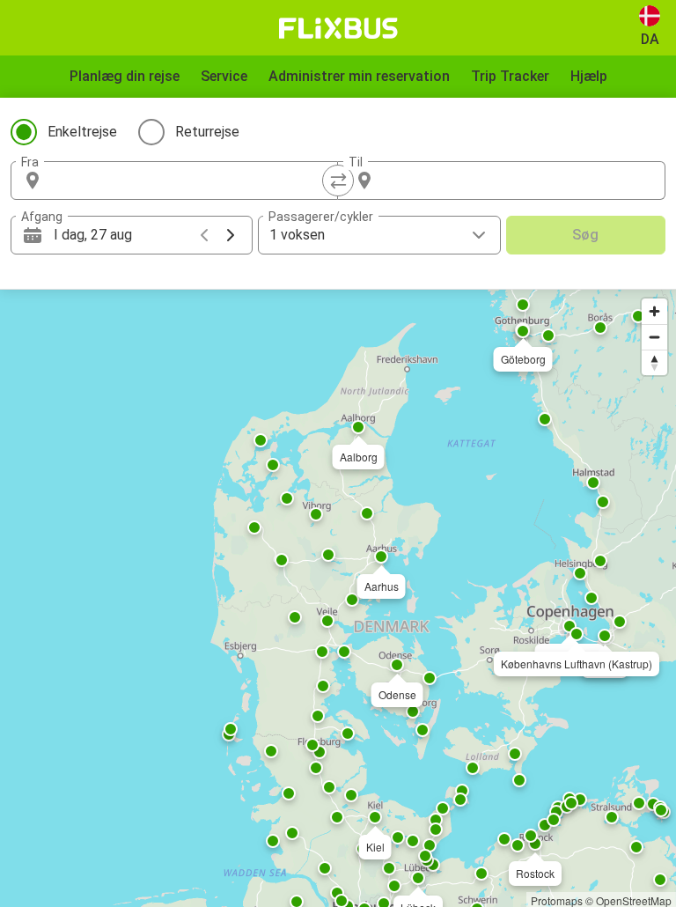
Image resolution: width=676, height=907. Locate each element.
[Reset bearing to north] (654, 362)
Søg (585, 234)
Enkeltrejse (82, 131)
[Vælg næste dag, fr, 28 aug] (230, 235)
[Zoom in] (654, 311)
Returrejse (207, 131)
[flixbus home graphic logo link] (338, 28)
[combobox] (190, 180)
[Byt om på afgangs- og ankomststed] (338, 180)
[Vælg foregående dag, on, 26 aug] (204, 235)
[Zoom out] (654, 337)
